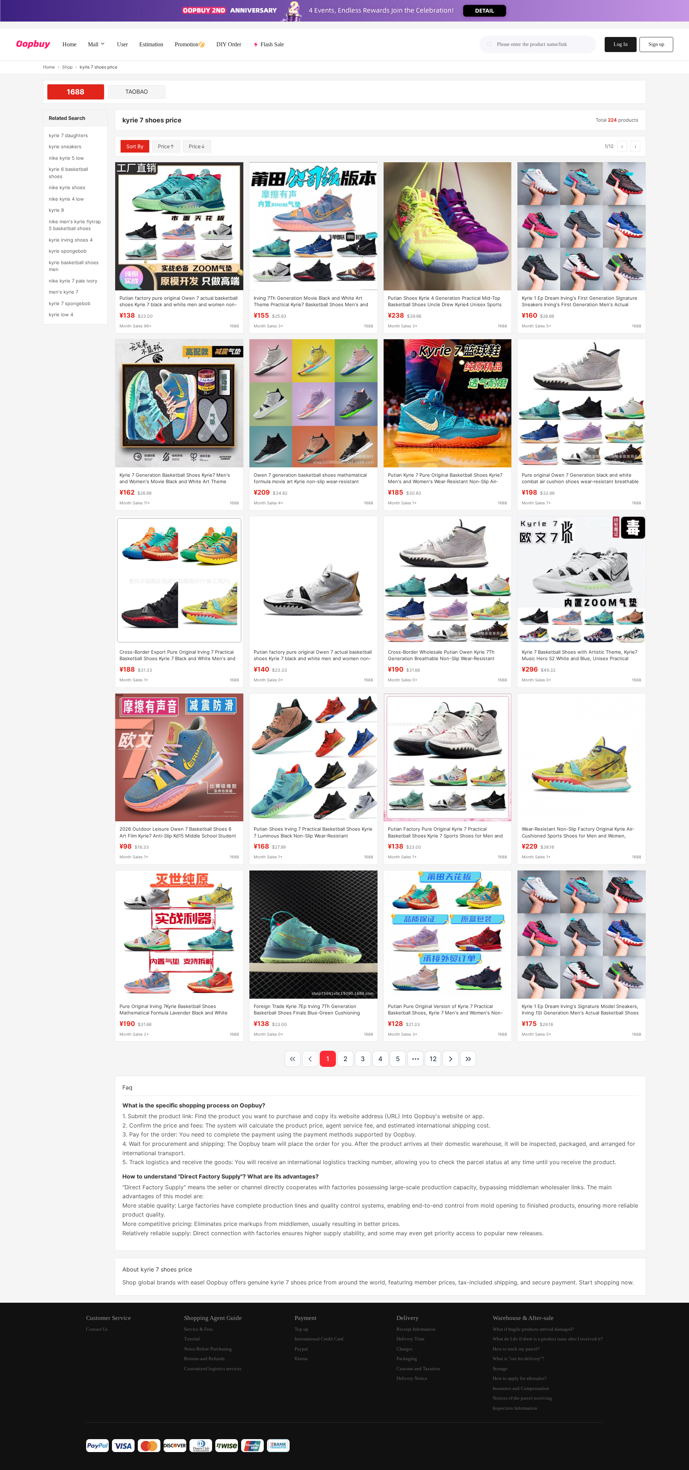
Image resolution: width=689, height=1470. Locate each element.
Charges (404, 1349)
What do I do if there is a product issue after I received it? (548, 1338)
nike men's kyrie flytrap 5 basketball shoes (75, 225)
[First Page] (293, 1059)
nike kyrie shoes (67, 187)
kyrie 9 (56, 210)
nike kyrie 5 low (66, 158)
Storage (500, 1368)
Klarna (301, 1358)
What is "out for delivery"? (518, 1358)
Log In (621, 44)
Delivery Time (411, 1338)
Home (49, 67)
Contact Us (97, 1329)
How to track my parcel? (516, 1349)
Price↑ (166, 146)
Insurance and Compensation (521, 1388)
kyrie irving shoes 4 (71, 240)
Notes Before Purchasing (208, 1349)
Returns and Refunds (204, 1358)
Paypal (301, 1349)
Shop (67, 67)
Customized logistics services (213, 1368)
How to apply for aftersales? (520, 1378)
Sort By (135, 146)
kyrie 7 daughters (68, 135)
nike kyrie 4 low (66, 199)
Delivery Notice (412, 1378)
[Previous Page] (310, 1059)
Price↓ (197, 146)
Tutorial (192, 1338)
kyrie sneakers (65, 146)
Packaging (407, 1358)
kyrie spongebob (67, 251)
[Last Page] (468, 1059)
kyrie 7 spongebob (69, 303)
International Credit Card (319, 1338)
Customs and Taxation (418, 1368)
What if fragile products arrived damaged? (533, 1329)
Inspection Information (515, 1408)
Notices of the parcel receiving (522, 1398)
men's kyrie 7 (63, 292)
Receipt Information (416, 1329)
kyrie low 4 (61, 314)
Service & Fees (198, 1329)
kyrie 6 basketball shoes (68, 172)
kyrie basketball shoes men (74, 266)
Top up (301, 1329)
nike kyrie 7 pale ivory (73, 281)
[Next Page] (450, 1059)
